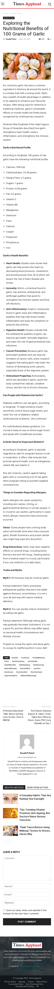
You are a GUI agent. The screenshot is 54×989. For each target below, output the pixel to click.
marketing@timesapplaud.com (32, 966)
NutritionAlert (21, 672)
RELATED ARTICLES (14, 787)
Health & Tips (16, 13)
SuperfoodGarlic (10, 675)
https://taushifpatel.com (27, 757)
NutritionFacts (36, 672)
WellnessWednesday (28, 675)
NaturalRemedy (10, 668)
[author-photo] (27, 749)
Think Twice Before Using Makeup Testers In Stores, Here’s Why (35, 831)
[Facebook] (6, 46)
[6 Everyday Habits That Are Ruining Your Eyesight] (10, 799)
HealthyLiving (38, 665)
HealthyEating (24, 665)
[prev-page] (5, 842)
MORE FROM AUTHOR (37, 787)
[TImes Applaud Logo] (27, 4)
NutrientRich (25, 668)
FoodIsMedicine (39, 658)
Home (5, 13)
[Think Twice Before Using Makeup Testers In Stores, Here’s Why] (10, 831)
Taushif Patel (11, 39)
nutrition (36, 668)
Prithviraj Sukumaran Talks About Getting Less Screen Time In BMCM (13, 715)
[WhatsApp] (27, 46)
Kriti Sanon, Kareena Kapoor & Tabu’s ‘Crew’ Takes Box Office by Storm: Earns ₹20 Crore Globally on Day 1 (39, 717)
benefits (15, 658)
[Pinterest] (20, 46)
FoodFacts (25, 658)
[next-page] (10, 842)
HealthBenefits (10, 665)
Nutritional (8, 672)
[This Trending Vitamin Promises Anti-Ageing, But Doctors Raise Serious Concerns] (10, 813)
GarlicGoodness (18, 661)
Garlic (6, 661)
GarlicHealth (32, 661)
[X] (13, 46)
